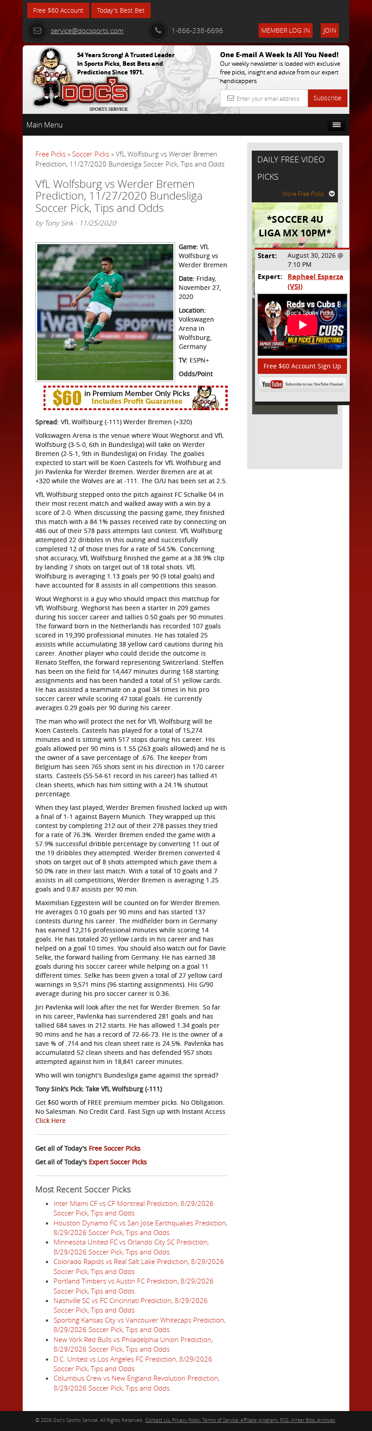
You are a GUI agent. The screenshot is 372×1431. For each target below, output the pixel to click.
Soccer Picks (90, 153)
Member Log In (285, 30)
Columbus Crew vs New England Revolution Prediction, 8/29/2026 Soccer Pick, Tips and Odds (137, 1382)
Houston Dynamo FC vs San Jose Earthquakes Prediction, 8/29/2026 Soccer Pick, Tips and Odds (140, 1227)
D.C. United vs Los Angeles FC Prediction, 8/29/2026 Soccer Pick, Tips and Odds (133, 1363)
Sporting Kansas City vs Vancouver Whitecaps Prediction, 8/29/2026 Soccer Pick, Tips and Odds (139, 1324)
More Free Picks (303, 194)
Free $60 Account (58, 10)
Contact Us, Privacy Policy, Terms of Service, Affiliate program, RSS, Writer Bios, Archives (240, 1419)
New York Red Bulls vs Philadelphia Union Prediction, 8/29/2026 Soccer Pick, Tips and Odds (133, 1344)
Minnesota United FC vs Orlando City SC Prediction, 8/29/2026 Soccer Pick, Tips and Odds (131, 1246)
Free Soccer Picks (115, 1148)
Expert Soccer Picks (118, 1161)
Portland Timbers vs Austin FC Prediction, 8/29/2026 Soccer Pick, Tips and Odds (134, 1285)
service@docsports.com (87, 30)
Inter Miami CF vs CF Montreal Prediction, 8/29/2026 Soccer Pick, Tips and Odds (134, 1208)
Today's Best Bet (121, 10)
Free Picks (50, 153)
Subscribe (327, 97)
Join (329, 30)
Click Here (50, 1120)
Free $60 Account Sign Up (302, 366)
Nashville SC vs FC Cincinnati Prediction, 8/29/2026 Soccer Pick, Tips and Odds (131, 1305)
